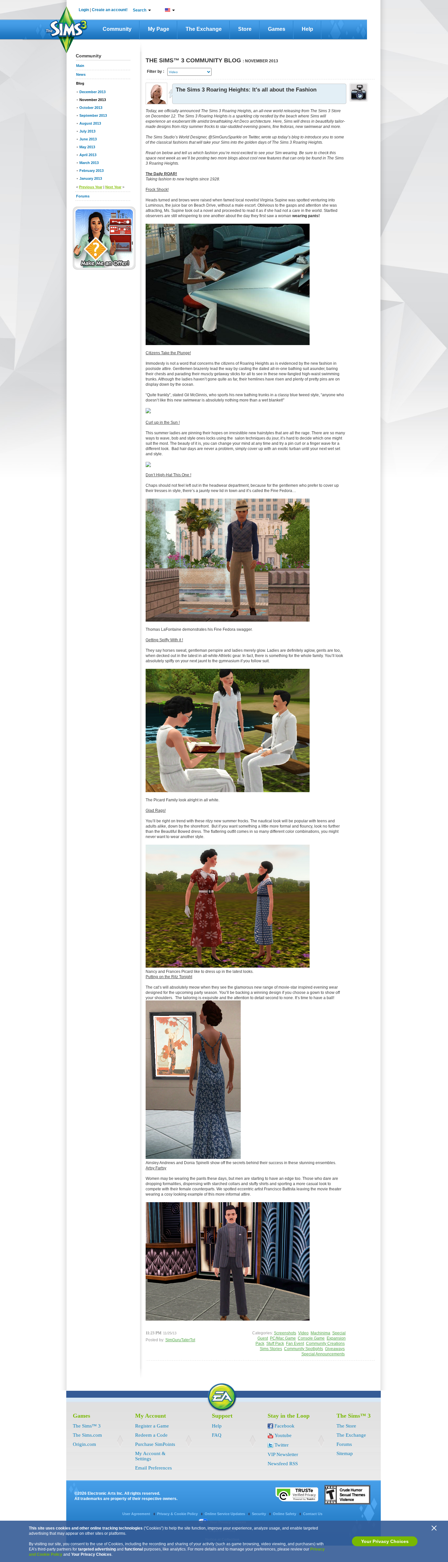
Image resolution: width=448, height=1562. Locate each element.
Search (139, 10)
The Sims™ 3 (87, 1425)
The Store (346, 1425)
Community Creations (325, 1343)
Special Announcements (323, 1354)
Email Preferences (153, 1467)
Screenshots (285, 1333)
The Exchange (204, 29)
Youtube (283, 1435)
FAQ (216, 1435)
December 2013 (92, 92)
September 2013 (93, 115)
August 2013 (90, 123)
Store (245, 29)
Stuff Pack (275, 1343)
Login (84, 10)
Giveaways (335, 1348)
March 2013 (89, 163)
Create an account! (110, 10)
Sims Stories (271, 1348)
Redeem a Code (151, 1435)
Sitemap (344, 1453)
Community (117, 29)
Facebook (285, 1425)
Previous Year (90, 187)
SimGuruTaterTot (180, 1340)
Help (307, 29)
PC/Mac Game (283, 1338)
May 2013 (87, 147)
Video (303, 1333)
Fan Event (295, 1343)
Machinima (320, 1333)
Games (276, 29)
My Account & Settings (150, 1456)
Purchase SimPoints (155, 1444)
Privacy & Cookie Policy (178, 1514)
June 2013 (88, 139)
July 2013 (87, 131)
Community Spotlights (303, 1348)
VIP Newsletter (283, 1454)
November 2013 (92, 100)
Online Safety (285, 1514)
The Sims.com (87, 1435)
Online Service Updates (225, 1514)
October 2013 (90, 108)
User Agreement (136, 1514)
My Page (158, 29)
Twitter (282, 1445)
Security (259, 1514)
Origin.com (84, 1444)
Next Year (113, 187)
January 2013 (90, 178)
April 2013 (87, 155)
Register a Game (152, 1425)
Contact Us (312, 1514)
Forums (344, 1444)
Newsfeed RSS (283, 1463)
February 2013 (91, 171)
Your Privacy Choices (385, 1541)
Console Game (311, 1338)
